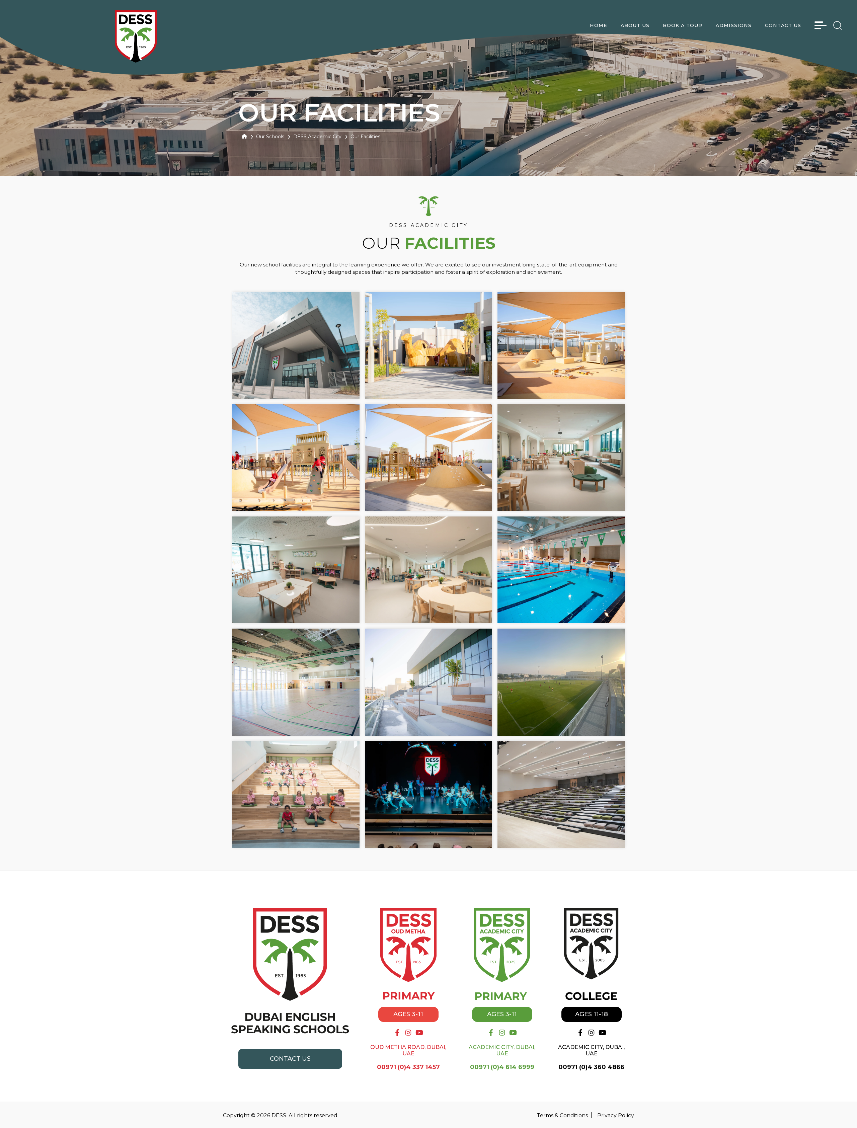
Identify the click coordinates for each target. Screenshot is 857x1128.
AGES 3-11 (408, 1014)
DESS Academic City (317, 136)
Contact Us (290, 1058)
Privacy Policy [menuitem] (615, 1115)
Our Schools (270, 136)
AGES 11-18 (591, 1014)
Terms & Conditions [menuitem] (562, 1115)
